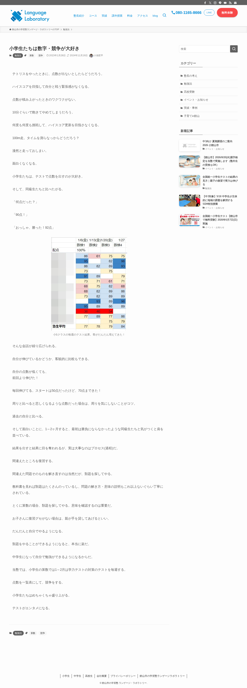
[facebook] (205, 3)
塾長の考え (190, 75)
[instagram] (215, 3)
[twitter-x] (210, 3)
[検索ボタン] (164, 15)
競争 (41, 55)
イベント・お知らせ (196, 99)
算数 (32, 55)
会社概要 (102, 675)
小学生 (66, 675)
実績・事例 (190, 107)
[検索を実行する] (234, 49)
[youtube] (225, 3)
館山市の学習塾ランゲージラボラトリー (162, 675)
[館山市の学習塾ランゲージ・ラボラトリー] (30, 15)
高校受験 (189, 91)
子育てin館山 (192, 115)
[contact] (235, 3)
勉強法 (18, 55)
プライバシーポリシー (123, 675)
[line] (220, 3)
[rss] (230, 3)
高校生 (89, 675)
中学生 (77, 675)
